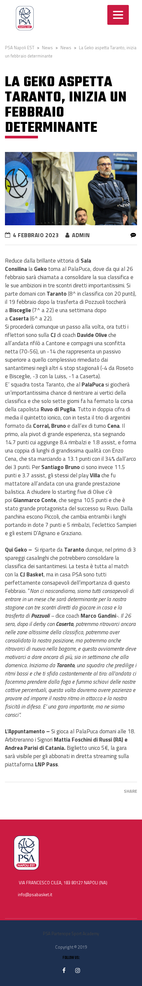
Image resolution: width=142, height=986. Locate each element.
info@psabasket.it (35, 894)
